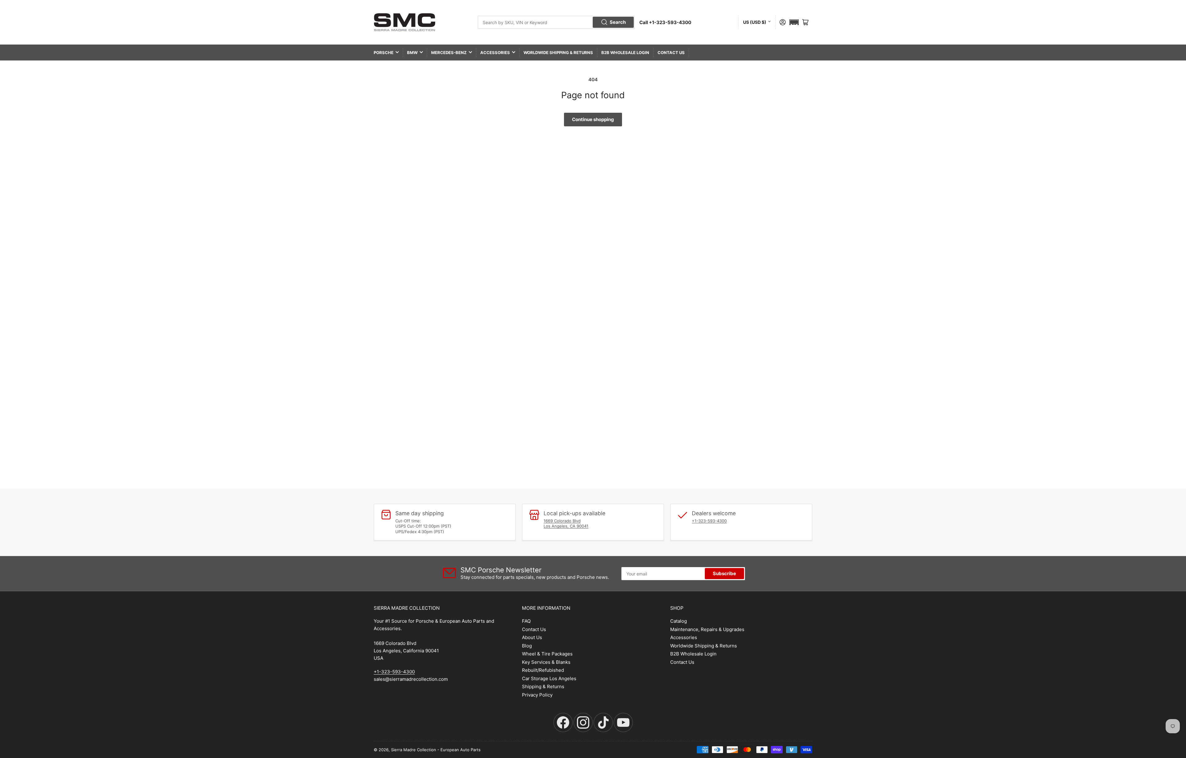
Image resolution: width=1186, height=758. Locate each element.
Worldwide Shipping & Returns (558, 52)
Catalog (678, 621)
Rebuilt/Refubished (543, 670)
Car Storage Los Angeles (549, 678)
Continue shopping (593, 119)
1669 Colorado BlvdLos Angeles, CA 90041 (566, 523)
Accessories (495, 52)
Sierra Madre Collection (413, 749)
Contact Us (671, 52)
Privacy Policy (537, 695)
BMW (412, 52)
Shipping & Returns (543, 686)
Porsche (383, 52)
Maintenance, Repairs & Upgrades (707, 629)
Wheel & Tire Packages (547, 654)
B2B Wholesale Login (625, 52)
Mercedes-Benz (449, 52)
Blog (527, 646)
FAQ (526, 621)
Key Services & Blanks (546, 662)
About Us (532, 637)
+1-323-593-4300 (709, 520)
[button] (794, 22)
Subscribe (724, 573)
